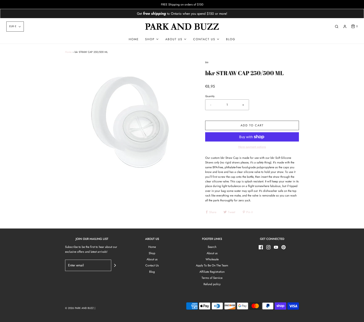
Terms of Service (212, 278)
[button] (15, 26)
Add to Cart (252, 125)
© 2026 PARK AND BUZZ (79, 308)
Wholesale (212, 259)
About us (152, 259)
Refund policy (212, 284)
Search (212, 247)
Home (134, 39)
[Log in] (344, 26)
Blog (230, 39)
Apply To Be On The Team (212, 265)
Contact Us (152, 265)
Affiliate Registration (212, 272)
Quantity (210, 96)
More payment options (252, 147)
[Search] (336, 26)
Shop (152, 253)
